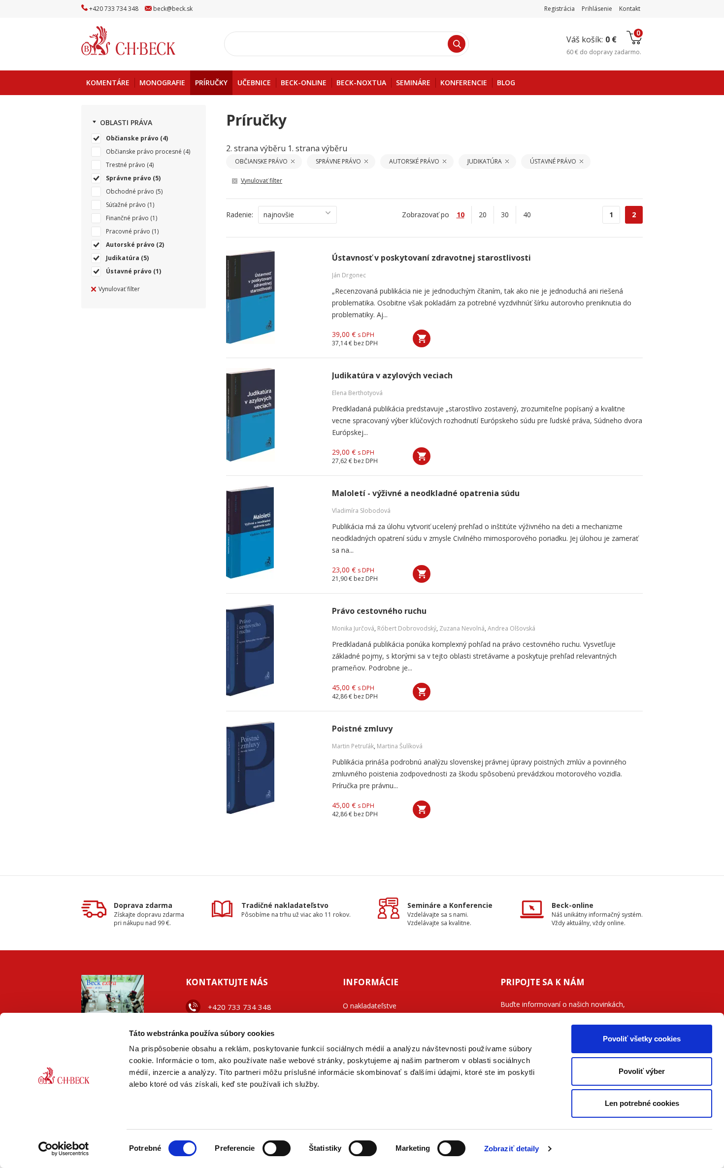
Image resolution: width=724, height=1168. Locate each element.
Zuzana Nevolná (462, 628)
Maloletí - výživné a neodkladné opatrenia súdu (426, 493)
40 (527, 214)
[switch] (277, 1148)
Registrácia (559, 8)
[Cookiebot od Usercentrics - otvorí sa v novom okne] (64, 1148)
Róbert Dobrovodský (406, 628)
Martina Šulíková (400, 746)
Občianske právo (132, 138)
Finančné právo (127, 218)
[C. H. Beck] (142, 40)
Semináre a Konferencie (450, 905)
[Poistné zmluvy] (273, 768)
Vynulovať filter (119, 289)
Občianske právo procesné (144, 151)
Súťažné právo (126, 204)
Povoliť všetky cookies (642, 1039)
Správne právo (128, 178)
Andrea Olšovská (511, 628)
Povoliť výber (642, 1071)
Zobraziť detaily (511, 1148)
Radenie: (239, 214)
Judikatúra (122, 258)
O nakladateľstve (369, 1005)
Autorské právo (130, 244)
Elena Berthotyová (357, 393)
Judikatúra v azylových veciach (392, 375)
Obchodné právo (130, 191)
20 (483, 214)
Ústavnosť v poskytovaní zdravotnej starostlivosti (431, 258)
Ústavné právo (129, 271)
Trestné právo (125, 165)
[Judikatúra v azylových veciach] (273, 415)
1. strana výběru (317, 148)
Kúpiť (421, 338)
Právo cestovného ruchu (379, 611)
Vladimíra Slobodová (361, 510)
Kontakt (629, 8)
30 (505, 214)
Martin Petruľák (353, 746)
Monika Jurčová (353, 628)
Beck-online (572, 905)
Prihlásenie (597, 8)
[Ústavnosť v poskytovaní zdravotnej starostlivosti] (273, 297)
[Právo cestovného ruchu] (273, 650)
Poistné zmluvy (362, 729)
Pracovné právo (128, 231)
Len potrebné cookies (642, 1103)
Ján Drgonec (349, 275)
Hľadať (456, 44)
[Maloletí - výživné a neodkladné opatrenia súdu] (273, 532)
